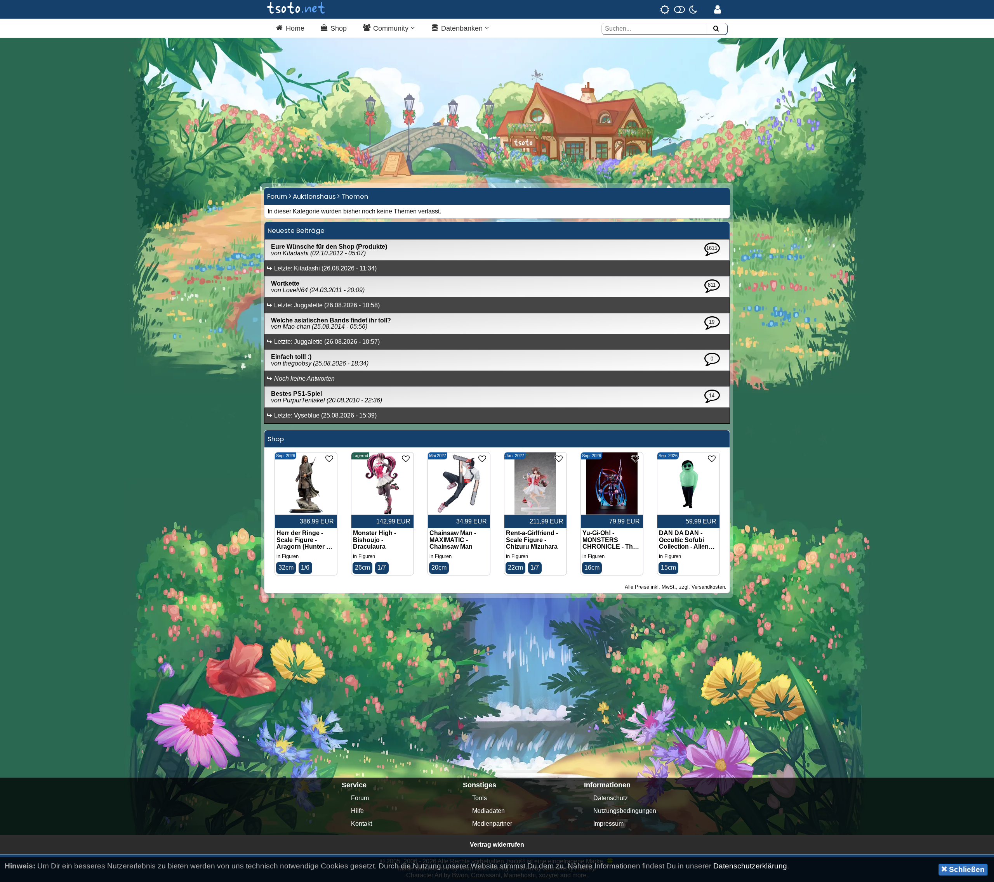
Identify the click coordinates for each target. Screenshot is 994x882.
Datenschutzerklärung (750, 866)
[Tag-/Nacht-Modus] (678, 9)
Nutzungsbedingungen (624, 810)
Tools (479, 798)
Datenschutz (610, 798)
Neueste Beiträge (296, 230)
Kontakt (361, 823)
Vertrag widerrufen (497, 844)
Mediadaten (488, 810)
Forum (277, 196)
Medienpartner (492, 823)
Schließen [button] (966, 869)
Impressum (608, 823)
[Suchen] (716, 29)
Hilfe (357, 810)
